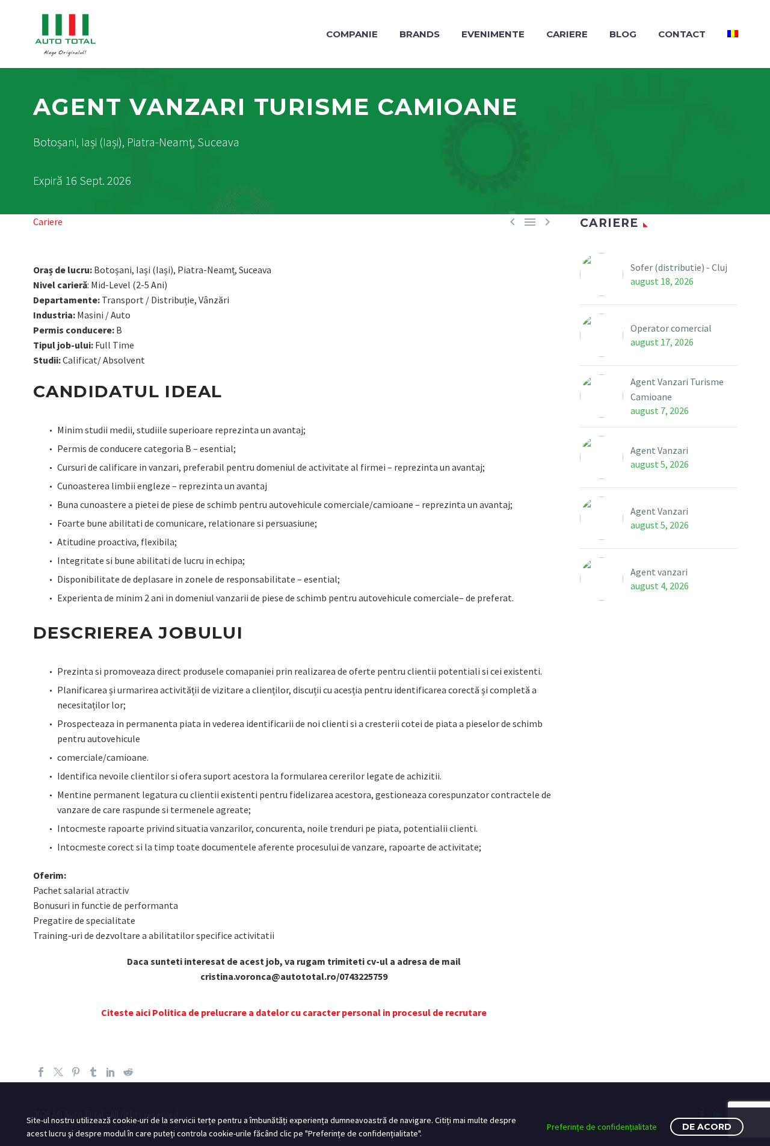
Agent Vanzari (659, 450)
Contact (682, 34)
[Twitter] (58, 1072)
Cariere (48, 221)
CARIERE (567, 34)
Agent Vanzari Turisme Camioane (677, 389)
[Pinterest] (76, 1072)
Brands (419, 34)
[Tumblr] (93, 1072)
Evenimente (493, 34)
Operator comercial (671, 328)
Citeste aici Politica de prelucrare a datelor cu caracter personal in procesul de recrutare (294, 1012)
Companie (352, 34)
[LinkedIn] (111, 1072)
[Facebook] (41, 1072)
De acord (707, 1126)
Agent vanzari (659, 572)
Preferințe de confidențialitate (602, 1126)
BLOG (622, 34)
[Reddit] (128, 1072)
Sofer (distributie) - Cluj (678, 267)
